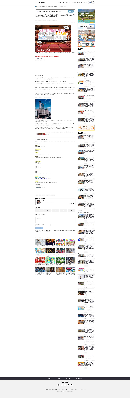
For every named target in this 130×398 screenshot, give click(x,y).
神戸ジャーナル (65, 391)
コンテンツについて (82, 389)
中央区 (41, 20)
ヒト (69, 2)
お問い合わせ (57, 389)
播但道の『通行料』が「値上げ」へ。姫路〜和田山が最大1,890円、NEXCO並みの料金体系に (89, 283)
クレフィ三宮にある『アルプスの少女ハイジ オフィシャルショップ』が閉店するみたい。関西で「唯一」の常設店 (89, 97)
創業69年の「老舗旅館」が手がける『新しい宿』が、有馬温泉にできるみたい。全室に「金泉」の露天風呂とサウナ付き (89, 120)
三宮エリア (44, 20)
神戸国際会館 (55, 20)
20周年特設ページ (38, 187)
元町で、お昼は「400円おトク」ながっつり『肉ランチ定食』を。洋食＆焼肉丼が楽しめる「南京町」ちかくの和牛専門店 (89, 197)
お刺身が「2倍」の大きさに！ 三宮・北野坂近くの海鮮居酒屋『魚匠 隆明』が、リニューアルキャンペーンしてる (89, 205)
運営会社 (67, 389)
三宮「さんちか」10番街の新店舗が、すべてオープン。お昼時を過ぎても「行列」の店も (89, 59)
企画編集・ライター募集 (50, 389)
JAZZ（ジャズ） (50, 20)
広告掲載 (62, 389)
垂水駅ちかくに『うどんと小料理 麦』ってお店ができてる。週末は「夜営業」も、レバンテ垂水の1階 (89, 90)
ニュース (66, 2)
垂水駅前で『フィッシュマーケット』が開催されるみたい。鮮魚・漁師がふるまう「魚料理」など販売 (89, 167)
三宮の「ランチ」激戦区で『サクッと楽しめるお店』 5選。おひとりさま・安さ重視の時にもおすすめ (89, 75)
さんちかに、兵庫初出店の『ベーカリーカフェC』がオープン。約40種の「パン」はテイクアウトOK (89, 175)
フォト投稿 (58, 378)
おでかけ (78, 2)
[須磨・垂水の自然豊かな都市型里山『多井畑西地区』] (86, 23)
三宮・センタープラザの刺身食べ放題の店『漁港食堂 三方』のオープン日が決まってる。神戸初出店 (89, 239)
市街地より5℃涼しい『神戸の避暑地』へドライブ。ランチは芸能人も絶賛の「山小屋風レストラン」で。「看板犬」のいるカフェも (89, 159)
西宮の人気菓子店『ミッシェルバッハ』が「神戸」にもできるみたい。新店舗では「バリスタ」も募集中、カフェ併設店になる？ (89, 66)
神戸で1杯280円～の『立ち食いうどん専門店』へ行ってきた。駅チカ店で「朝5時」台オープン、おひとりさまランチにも (89, 232)
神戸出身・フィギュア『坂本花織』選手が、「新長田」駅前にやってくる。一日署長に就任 (89, 276)
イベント (59, 2)
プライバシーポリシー (74, 389)
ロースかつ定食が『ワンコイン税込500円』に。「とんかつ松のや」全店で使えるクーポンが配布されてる (89, 269)
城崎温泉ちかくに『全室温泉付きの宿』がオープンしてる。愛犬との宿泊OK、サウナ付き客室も (89, 224)
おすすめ (84, 2)
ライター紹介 (68, 378)
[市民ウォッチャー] (86, 40)
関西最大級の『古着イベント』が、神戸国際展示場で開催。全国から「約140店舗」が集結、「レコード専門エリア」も (89, 105)
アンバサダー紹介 (79, 378)
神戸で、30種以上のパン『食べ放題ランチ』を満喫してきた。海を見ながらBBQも (89, 52)
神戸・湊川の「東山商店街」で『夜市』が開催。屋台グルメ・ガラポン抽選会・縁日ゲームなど (89, 190)
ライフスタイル (73, 2)
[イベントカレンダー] (86, 29)
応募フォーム (37, 177)
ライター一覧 (71, 203)
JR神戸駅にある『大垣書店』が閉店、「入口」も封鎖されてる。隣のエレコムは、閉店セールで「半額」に (89, 262)
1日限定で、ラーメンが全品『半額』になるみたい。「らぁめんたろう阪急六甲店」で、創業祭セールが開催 (89, 112)
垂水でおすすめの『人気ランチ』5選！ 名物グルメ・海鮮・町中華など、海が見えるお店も (89, 182)
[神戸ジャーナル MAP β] (86, 130)
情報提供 (49, 378)
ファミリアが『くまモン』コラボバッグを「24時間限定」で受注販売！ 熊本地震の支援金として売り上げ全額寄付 (89, 82)
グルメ (63, 2)
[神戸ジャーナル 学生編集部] (86, 46)
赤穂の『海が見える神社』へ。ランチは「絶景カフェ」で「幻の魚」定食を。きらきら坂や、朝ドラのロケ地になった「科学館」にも (89, 216)
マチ (81, 2)
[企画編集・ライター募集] (86, 34)
